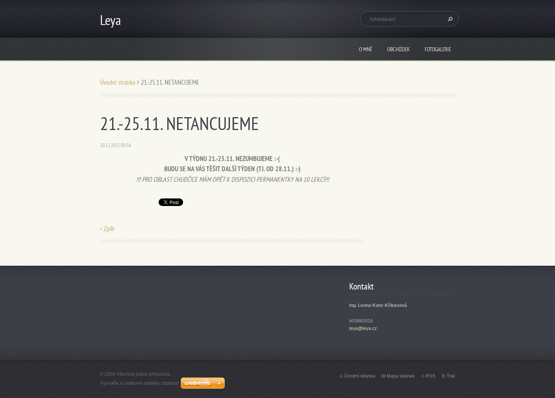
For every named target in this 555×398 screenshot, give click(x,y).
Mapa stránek (401, 376)
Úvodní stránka (117, 82)
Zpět (109, 228)
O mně (365, 49)
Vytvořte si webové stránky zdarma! (139, 383)
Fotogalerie (438, 49)
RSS (430, 376)
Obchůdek (398, 49)
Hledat (449, 19)
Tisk (451, 376)
